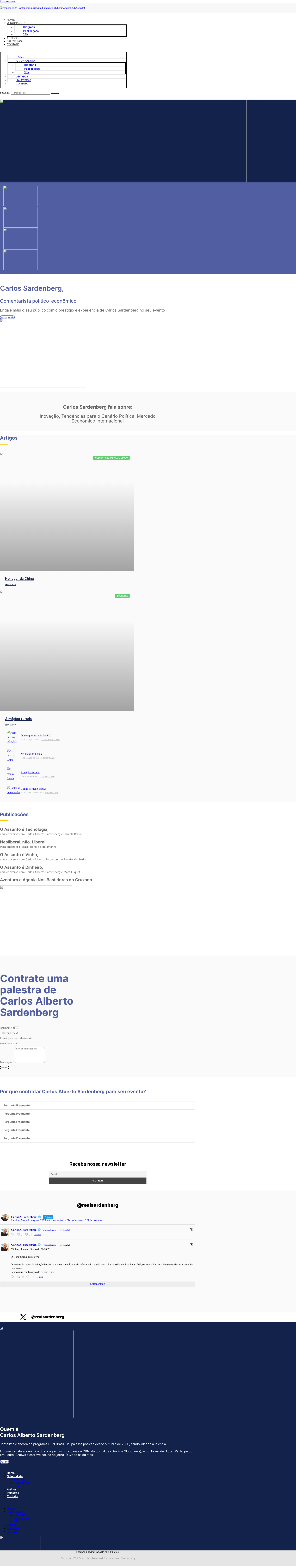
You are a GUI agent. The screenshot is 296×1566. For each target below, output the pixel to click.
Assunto (5, 1043)
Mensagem (7, 1062)
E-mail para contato (12, 1038)
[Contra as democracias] (12, 790)
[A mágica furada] (12, 774)
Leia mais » (10, 584)
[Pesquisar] (55, 93)
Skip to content (8, 1)
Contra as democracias (33, 788)
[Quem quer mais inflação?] (12, 737)
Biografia (19, 1479)
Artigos (12, 1489)
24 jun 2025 (65, 1230)
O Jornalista (15, 1476)
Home (11, 1473)
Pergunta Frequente (17, 1105)
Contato (13, 44)
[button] (63, 50)
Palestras (13, 1493)
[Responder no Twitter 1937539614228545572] (13, 1234)
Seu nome (6, 1028)
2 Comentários (48, 758)
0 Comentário (51, 793)
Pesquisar (5, 92)
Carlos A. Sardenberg (23, 1229)
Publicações (21, 1482)
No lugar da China (19, 579)
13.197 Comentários (50, 740)
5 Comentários (48, 776)
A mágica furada (18, 719)
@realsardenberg (49, 1230)
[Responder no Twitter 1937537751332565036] (13, 1277)
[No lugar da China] (12, 755)
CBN (25, 34)
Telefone (6, 1033)
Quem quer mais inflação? (36, 735)
